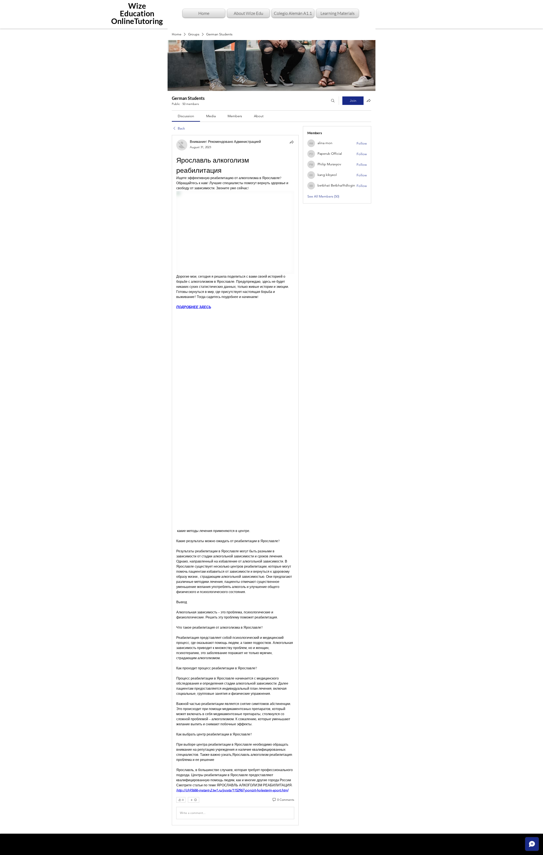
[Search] (332, 100)
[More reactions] (193, 800)
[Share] (291, 142)
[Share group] (368, 100)
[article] (235, 480)
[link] (186, 116)
